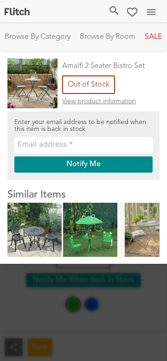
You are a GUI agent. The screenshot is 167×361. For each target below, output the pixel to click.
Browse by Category (38, 37)
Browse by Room (107, 37)
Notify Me (83, 164)
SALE (153, 37)
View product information (99, 101)
